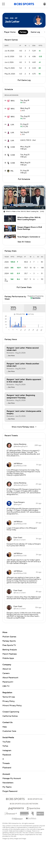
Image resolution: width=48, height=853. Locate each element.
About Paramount (10, 677)
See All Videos (24, 242)
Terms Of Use (8, 697)
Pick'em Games (9, 636)
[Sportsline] (33, 808)
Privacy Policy (8, 701)
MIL (12, 171)
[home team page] (8, 101)
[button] (3, 4)
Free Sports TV (9, 645)
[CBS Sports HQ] (35, 799)
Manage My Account (11, 778)
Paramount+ (7, 682)
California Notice (10, 716)
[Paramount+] (10, 813)
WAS (13, 101)
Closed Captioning (10, 712)
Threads (6, 763)
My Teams (6, 787)
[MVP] (40, 812)
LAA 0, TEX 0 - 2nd (27, 140)
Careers (5, 673)
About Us (6, 669)
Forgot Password (9, 791)
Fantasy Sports (9, 641)
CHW (12, 147)
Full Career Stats (24, 287)
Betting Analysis (9, 649)
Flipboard (6, 767)
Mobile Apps (8, 658)
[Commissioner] (27, 812)
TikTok (5, 746)
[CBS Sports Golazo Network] (24, 803)
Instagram (6, 750)
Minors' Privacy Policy (12, 705)
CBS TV (5, 686)
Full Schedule (24, 179)
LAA (12, 125)
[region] (24, 197)
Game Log (35, 32)
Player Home (10, 32)
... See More (11, 355)
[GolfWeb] (31, 818)
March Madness (9, 654)
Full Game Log (24, 80)
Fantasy (23, 32)
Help (4, 727)
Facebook (6, 755)
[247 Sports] (16, 808)
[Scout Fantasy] (17, 818)
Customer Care (9, 731)
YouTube (6, 742)
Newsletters (7, 782)
